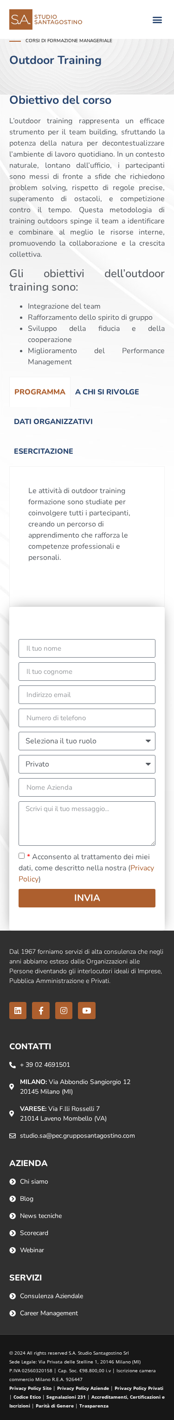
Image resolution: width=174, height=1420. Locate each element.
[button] (157, 19)
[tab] (40, 392)
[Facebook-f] (40, 1010)
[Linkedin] (17, 1010)
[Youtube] (86, 1010)
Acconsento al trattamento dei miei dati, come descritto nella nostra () (86, 868)
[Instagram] (63, 1010)
